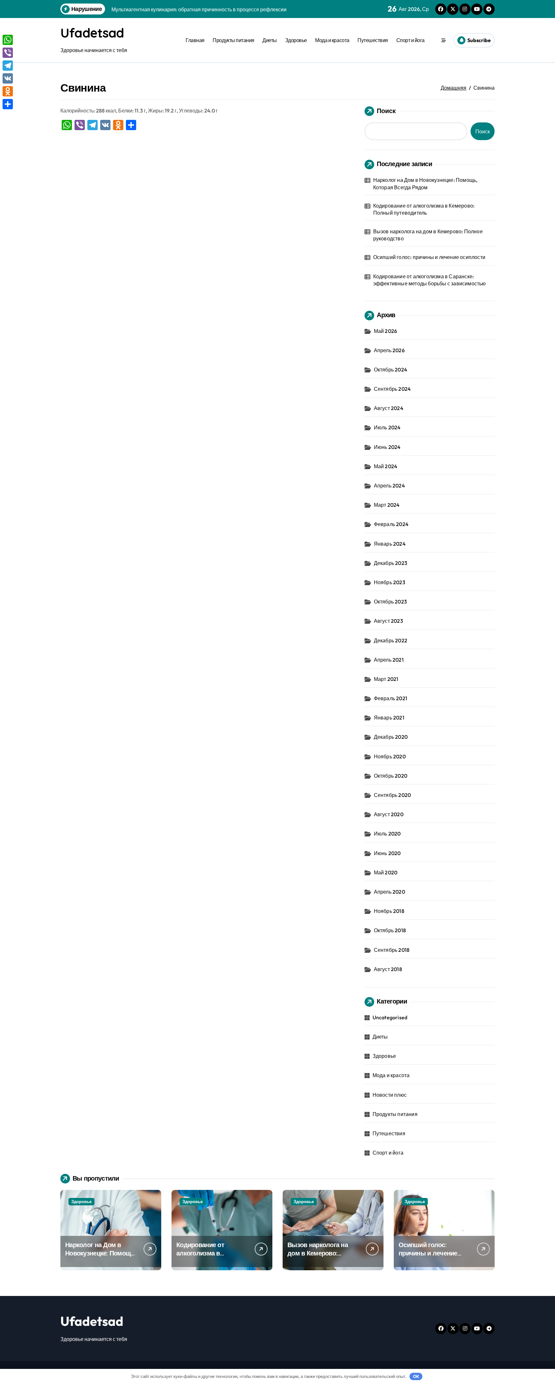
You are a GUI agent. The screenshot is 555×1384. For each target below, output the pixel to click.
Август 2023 (388, 621)
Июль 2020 (387, 833)
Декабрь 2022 (390, 640)
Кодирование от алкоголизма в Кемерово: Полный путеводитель (424, 209)
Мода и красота (332, 40)
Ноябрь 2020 (390, 756)
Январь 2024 (390, 543)
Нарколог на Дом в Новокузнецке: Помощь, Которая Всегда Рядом (425, 183)
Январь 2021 (389, 717)
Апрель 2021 (389, 659)
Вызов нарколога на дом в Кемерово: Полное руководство (428, 235)
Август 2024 (388, 408)
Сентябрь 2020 (392, 795)
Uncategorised (390, 1017)
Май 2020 (386, 872)
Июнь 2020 (387, 853)
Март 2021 (386, 679)
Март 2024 (387, 505)
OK (416, 1376)
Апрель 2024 (389, 485)
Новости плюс (390, 1095)
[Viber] (7, 52)
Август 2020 (388, 814)
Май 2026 (385, 331)
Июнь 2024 (387, 447)
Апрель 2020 (389, 891)
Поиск (386, 111)
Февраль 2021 (390, 698)
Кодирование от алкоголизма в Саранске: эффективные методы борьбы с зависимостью (429, 280)
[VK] (7, 78)
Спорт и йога (410, 40)
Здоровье (296, 40)
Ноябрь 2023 (389, 582)
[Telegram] (7, 65)
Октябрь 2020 (390, 775)
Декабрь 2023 (390, 563)
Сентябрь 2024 (392, 389)
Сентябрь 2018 (392, 950)
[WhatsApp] (7, 39)
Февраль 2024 (391, 524)
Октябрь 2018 (390, 930)
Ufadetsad (92, 33)
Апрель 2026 (389, 350)
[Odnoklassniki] (7, 91)
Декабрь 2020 (391, 737)
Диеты (269, 40)
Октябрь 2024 (390, 369)
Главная (195, 40)
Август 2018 (388, 969)
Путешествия (372, 40)
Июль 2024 (387, 427)
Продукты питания (233, 40)
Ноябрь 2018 (389, 911)
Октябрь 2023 (390, 601)
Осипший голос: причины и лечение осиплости (429, 257)
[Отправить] (7, 104)
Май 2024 (386, 466)
